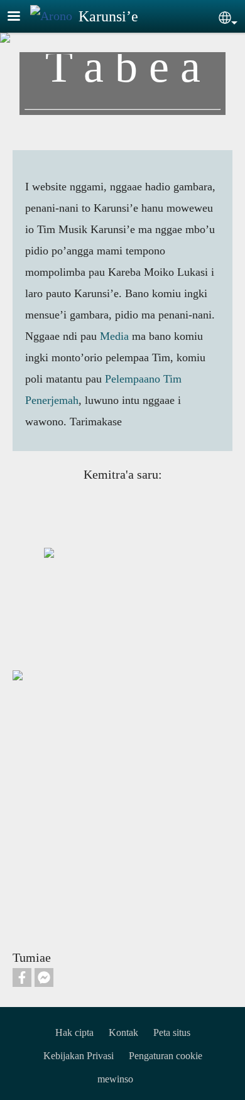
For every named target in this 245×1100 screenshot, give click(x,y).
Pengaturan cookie (165, 1055)
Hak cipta (74, 1032)
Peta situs (171, 1032)
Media (114, 336)
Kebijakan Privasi (78, 1055)
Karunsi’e (108, 16)
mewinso (115, 1079)
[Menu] (21, 17)
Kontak (123, 1032)
